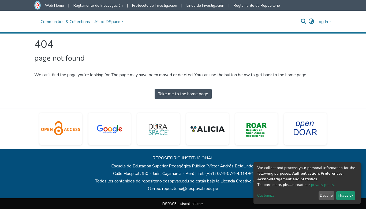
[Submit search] (303, 22)
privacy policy (322, 184)
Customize (266, 195)
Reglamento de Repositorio (257, 5)
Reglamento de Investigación (98, 5)
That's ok (345, 195)
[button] (311, 22)
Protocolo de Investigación (154, 5)
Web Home (54, 5)
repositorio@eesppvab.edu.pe (190, 189)
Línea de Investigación (205, 5)
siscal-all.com (192, 203)
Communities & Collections (65, 22)
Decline (326, 195)
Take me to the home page (183, 94)
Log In (322, 22)
